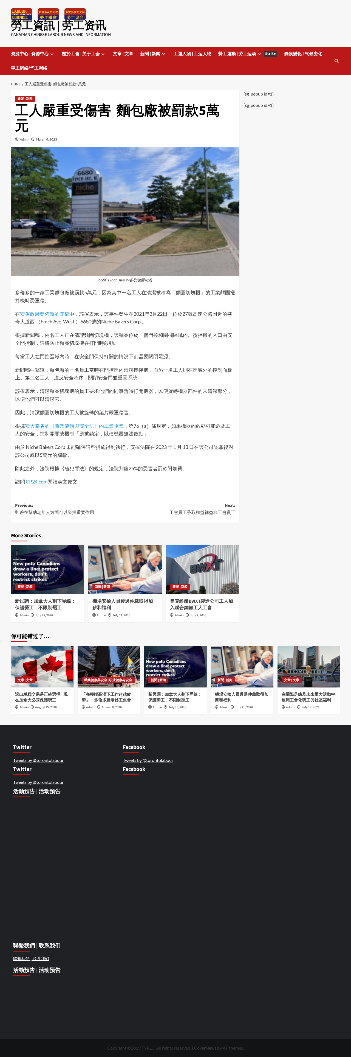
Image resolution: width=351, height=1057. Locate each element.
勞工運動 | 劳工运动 (247, 54)
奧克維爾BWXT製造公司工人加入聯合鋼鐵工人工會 (201, 604)
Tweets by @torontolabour (38, 760)
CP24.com (36, 482)
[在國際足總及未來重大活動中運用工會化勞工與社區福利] (309, 666)
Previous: (55, 509)
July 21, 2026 (121, 615)
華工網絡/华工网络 (29, 68)
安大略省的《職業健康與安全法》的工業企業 (74, 426)
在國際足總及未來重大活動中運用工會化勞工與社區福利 (308, 697)
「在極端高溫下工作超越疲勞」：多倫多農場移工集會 (107, 697)
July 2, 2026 (198, 615)
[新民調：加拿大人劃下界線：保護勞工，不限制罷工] (47, 569)
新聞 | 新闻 (150, 54)
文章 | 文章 (123, 54)
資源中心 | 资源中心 (30, 54)
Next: (202, 509)
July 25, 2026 (44, 615)
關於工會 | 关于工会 (81, 54)
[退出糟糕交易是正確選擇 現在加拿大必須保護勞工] (42, 666)
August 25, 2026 (46, 707)
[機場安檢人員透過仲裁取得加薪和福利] (125, 569)
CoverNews (205, 1047)
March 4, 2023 (46, 139)
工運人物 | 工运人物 (192, 54)
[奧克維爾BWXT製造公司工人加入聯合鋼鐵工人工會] (202, 569)
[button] (336, 61)
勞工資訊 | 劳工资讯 (58, 25)
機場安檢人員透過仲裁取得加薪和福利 (122, 604)
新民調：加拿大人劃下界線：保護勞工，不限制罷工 (45, 604)
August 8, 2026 (112, 707)
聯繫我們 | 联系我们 (31, 958)
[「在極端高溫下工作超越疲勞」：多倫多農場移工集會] (109, 666)
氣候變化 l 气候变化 (303, 54)
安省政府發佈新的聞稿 (44, 314)
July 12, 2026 (310, 707)
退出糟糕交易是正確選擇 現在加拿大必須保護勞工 (41, 697)
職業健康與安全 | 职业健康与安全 (108, 680)
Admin (24, 139)
